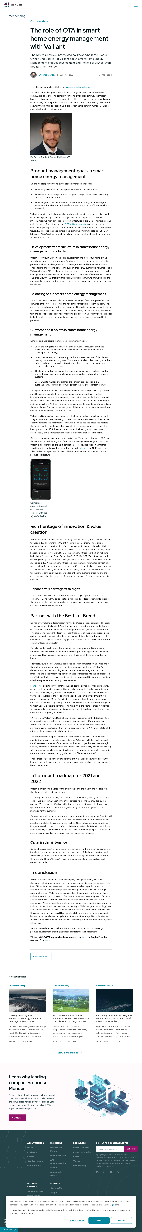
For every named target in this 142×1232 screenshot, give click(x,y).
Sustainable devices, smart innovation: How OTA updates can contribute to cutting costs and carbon (71, 1020)
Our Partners (34, 1165)
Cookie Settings (9, 1229)
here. (47, 940)
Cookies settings (77, 1220)
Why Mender (17, 1118)
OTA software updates (76, 224)
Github (53, 1167)
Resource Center (81, 1147)
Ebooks (77, 1156)
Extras (30, 1156)
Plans (30, 1147)
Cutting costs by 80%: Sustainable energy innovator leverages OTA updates (25, 1018)
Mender (84, 448)
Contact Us (56, 1188)
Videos (76, 1161)
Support (54, 1192)
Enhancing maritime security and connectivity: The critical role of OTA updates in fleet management (114, 1020)
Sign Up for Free (35, 1191)
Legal (112, 1205)
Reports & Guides (82, 1152)
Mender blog (17, 16)
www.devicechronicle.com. (78, 87)
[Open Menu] (136, 5)
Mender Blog (79, 1165)
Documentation (58, 1155)
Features (32, 1152)
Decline (121, 1220)
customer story (39, 21)
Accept (99, 1220)
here (85, 937)
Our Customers (35, 1161)
